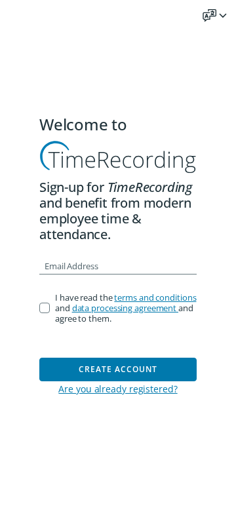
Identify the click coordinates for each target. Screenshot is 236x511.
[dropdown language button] (215, 16)
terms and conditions (155, 297)
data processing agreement (125, 308)
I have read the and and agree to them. (125, 308)
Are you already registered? (117, 389)
